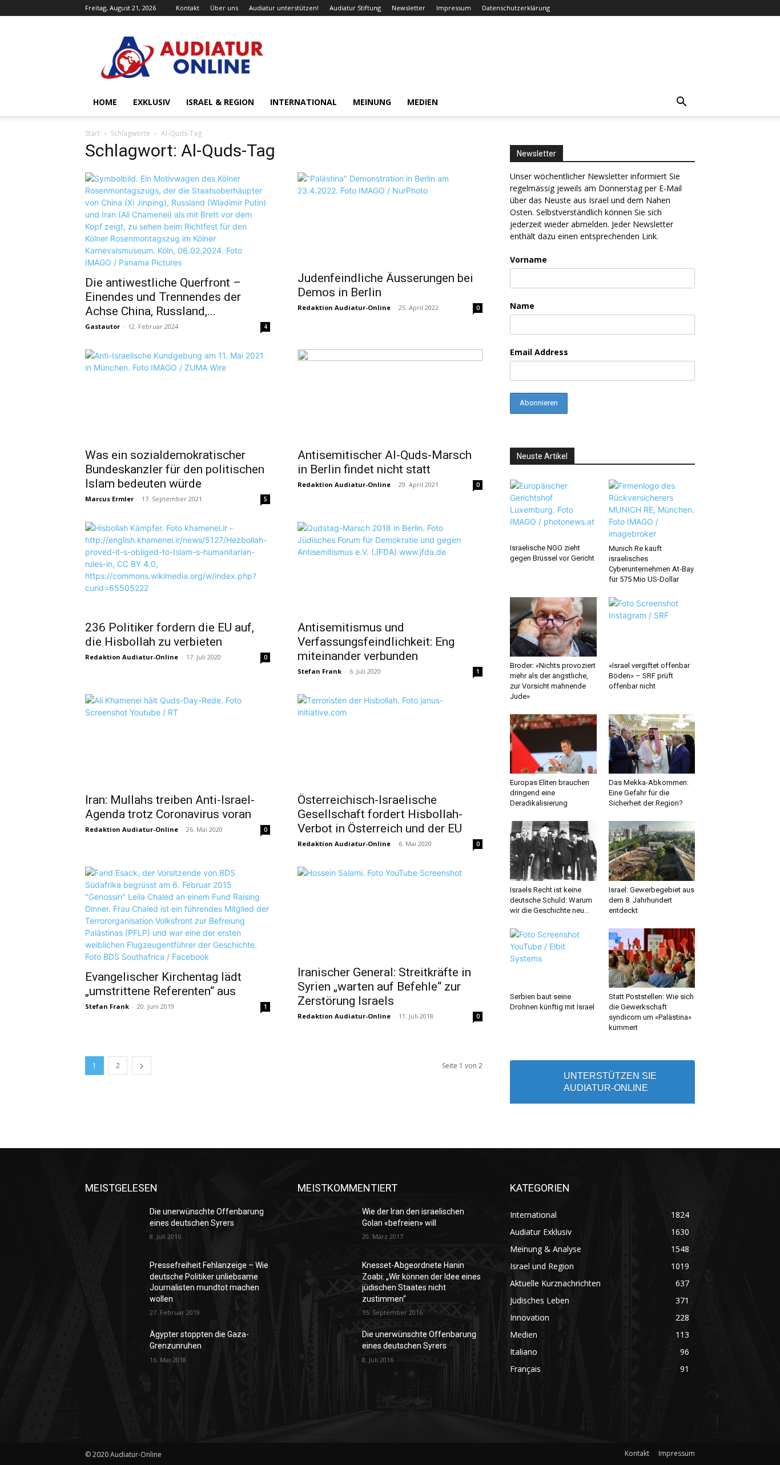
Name (522, 305)
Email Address (539, 352)
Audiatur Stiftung (355, 7)
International (303, 101)
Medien (422, 101)
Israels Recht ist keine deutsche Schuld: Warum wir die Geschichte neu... (551, 900)
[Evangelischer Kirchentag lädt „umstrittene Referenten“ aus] (177, 915)
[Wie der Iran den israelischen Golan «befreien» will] (325, 1225)
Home (105, 101)
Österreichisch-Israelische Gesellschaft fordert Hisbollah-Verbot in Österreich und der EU (380, 814)
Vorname (528, 259)
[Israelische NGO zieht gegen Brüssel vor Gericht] (553, 509)
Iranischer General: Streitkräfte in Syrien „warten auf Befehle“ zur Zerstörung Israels (384, 986)
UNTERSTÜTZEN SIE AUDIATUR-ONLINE (610, 1082)
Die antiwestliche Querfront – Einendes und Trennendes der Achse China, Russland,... (163, 297)
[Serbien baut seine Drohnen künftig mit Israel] (553, 958)
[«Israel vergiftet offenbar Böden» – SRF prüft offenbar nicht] (652, 627)
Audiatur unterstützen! (284, 7)
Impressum (453, 7)
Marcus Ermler (109, 498)
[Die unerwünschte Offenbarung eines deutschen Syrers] (112, 1225)
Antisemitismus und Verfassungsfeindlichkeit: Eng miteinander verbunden (376, 642)
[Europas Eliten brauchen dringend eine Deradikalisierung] (553, 744)
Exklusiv (151, 101)
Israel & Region (220, 101)
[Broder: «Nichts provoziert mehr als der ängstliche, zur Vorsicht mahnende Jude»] (553, 627)
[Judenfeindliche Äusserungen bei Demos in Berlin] (390, 218)
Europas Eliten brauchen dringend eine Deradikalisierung (549, 792)
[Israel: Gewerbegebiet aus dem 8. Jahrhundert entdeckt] (652, 850)
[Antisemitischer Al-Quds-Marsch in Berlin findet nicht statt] (390, 395)
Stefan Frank (319, 671)
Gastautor (102, 326)
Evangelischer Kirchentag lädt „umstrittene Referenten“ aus (163, 984)
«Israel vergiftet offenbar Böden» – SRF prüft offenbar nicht (649, 675)
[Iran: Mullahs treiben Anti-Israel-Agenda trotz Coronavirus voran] (177, 740)
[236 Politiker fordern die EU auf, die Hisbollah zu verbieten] (177, 567)
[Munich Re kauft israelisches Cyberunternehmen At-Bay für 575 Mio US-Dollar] (652, 510)
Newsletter (408, 7)
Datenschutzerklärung (516, 7)
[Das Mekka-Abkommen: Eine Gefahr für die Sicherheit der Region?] (652, 744)
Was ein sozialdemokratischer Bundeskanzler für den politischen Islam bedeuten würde (174, 469)
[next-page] (141, 1065)
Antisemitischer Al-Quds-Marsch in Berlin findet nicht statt (384, 462)
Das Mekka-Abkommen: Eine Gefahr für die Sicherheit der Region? (649, 792)
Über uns (224, 7)
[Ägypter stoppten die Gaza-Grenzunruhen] (112, 1348)
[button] (681, 103)
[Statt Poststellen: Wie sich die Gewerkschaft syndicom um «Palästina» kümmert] (652, 958)
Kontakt (187, 7)
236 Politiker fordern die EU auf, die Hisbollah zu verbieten (169, 635)
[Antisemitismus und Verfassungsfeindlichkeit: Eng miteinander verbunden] (390, 567)
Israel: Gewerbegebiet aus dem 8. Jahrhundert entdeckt (651, 900)
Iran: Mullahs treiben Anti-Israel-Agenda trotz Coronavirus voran (170, 807)
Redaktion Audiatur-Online (344, 307)
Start (92, 133)
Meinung (372, 101)
